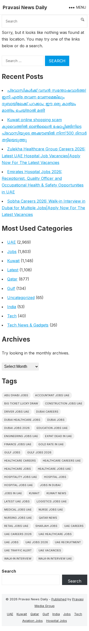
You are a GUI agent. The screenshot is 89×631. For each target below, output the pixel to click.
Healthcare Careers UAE (62, 460)
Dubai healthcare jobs (22, 419)
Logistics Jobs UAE (52, 501)
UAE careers (74, 526)
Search (9, 571)
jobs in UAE (13, 493)
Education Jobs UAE (52, 428)
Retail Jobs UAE (16, 526)
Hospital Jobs (56, 621)
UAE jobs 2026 (36, 542)
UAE (11, 242)
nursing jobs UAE (18, 517)
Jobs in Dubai (50, 485)
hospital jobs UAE (18, 485)
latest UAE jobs (17, 501)
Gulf (11, 288)
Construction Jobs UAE (63, 403)
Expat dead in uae (58, 436)
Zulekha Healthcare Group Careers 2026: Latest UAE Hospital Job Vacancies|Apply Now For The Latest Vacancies (43, 155)
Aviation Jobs (32, 621)
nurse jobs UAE (51, 509)
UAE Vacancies (50, 550)
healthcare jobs (17, 468)
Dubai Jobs (56, 419)
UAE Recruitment (68, 542)
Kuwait (13, 260)
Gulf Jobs (12, 452)
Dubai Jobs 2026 (17, 428)
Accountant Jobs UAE (52, 395)
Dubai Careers (47, 411)
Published (59, 599)
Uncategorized (21, 297)
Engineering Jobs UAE (21, 436)
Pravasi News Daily (25, 7)
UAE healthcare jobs (55, 534)
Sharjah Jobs (46, 526)
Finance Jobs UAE (17, 444)
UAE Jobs (11, 542)
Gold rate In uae (51, 444)
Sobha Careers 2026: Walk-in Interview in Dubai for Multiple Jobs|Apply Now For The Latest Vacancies (43, 208)
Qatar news (48, 517)
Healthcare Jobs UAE (54, 468)
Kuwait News (56, 493)
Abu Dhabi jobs (16, 395)
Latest (12, 269)
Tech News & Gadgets (27, 325)
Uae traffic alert (18, 550)
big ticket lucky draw (21, 403)
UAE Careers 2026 (18, 534)
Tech (12, 315)
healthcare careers (20, 460)
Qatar (12, 279)
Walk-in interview (17, 558)
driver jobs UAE (16, 411)
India (11, 306)
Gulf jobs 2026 (39, 452)
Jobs (12, 251)
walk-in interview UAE (55, 558)
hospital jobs (55, 477)
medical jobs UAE (18, 509)
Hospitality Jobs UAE (20, 477)
